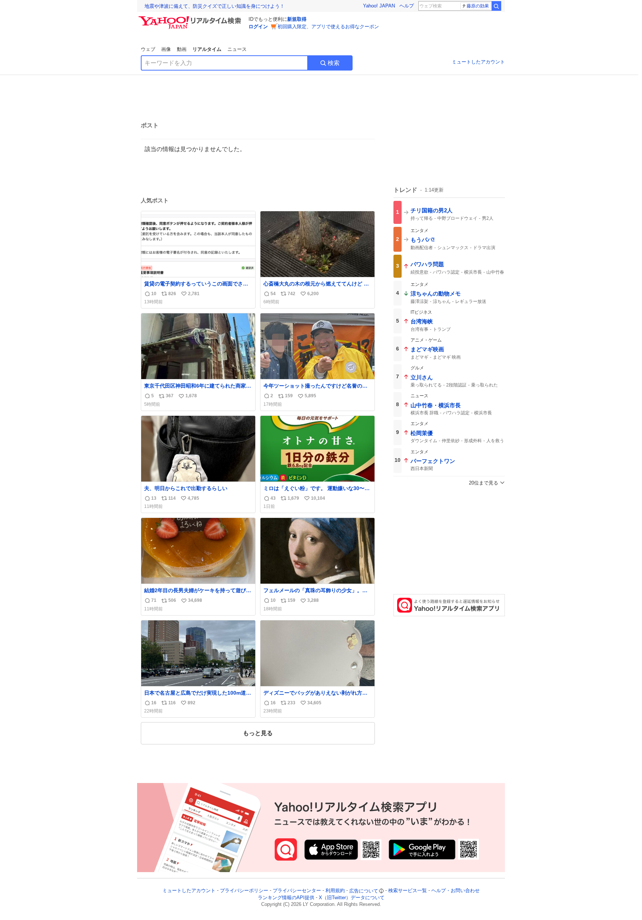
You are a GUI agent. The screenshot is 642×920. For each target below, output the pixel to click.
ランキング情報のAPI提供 (286, 897)
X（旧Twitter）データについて (352, 897)
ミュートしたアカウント (478, 62)
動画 (182, 49)
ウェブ (148, 49)
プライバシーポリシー (244, 891)
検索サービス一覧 (407, 891)
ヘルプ (406, 6)
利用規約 (335, 891)
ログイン (258, 26)
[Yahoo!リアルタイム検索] (191, 18)
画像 (166, 49)
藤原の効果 (478, 6)
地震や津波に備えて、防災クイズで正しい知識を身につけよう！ (215, 6)
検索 (334, 63)
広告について (363, 891)
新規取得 (297, 19)
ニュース (237, 49)
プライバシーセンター (297, 891)
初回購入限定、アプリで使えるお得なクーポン (328, 26)
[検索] (496, 6)
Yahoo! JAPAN (379, 6)
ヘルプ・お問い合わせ (455, 891)
